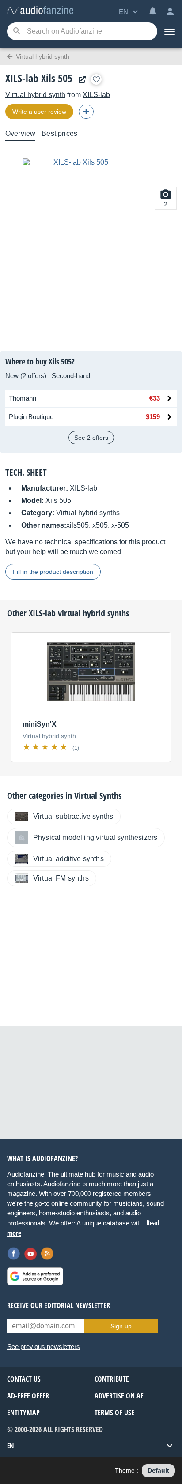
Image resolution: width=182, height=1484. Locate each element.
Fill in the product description (53, 571)
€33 (154, 398)
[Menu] (169, 31)
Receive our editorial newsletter (58, 1305)
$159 (153, 416)
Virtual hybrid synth (35, 94)
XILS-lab (96, 94)
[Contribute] (86, 112)
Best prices (59, 133)
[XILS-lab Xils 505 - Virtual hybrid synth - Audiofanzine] (40, 10)
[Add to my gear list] (96, 79)
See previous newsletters (43, 1346)
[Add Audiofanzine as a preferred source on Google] (35, 1276)
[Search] (17, 31)
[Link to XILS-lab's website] (80, 79)
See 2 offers (91, 437)
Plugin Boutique (31, 416)
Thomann (22, 398)
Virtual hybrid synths (88, 513)
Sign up (121, 1326)
